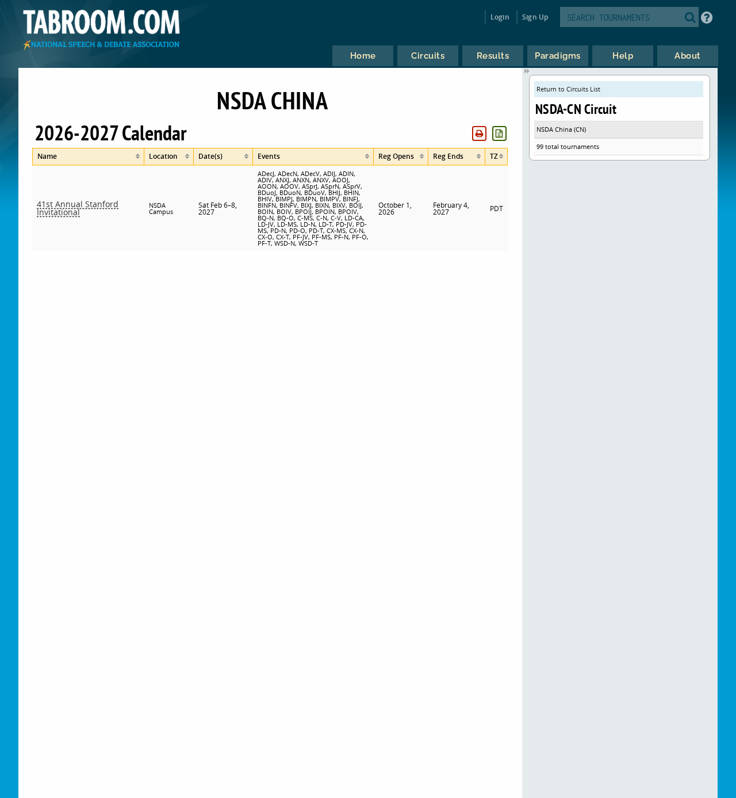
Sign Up (535, 17)
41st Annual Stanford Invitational (77, 207)
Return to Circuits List (568, 89)
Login (499, 17)
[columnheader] (88, 157)
